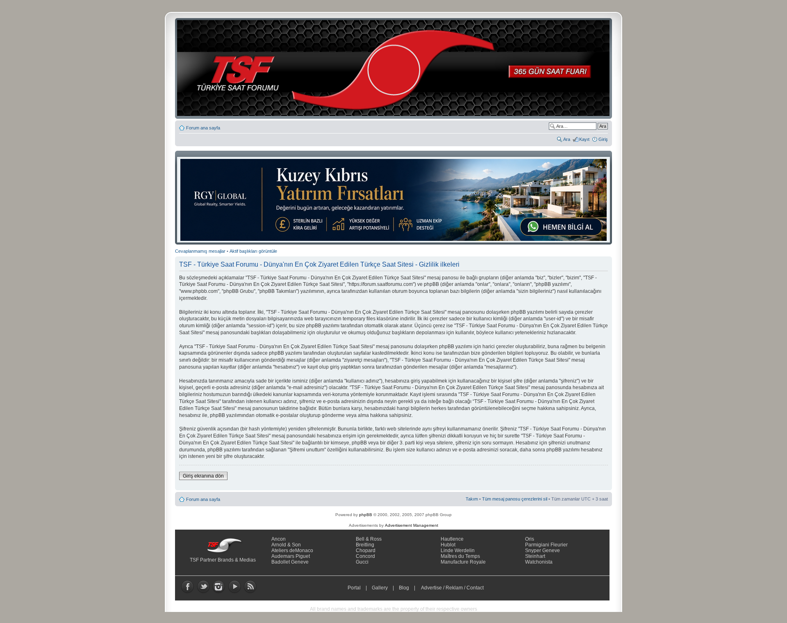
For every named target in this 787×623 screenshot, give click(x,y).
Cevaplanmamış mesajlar (200, 251)
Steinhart (535, 556)
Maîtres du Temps (460, 556)
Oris (529, 539)
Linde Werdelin (458, 550)
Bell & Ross (369, 539)
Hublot (448, 545)
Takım (472, 498)
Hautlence (452, 539)
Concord (365, 556)
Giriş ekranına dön (203, 476)
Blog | (409, 588)
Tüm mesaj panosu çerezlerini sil (514, 498)
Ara (566, 139)
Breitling (365, 545)
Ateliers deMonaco (292, 550)
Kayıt (584, 139)
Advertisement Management (411, 525)
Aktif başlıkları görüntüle (253, 251)
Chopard (365, 550)
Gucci (362, 562)
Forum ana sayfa (203, 127)
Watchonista (539, 562)
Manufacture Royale (463, 562)
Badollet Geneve (290, 562)
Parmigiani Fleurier (546, 545)
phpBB (365, 514)
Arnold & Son (286, 545)
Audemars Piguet (290, 556)
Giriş (603, 139)
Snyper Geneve (542, 550)
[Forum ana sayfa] (396, 68)
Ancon (278, 539)
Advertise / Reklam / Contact (452, 588)
